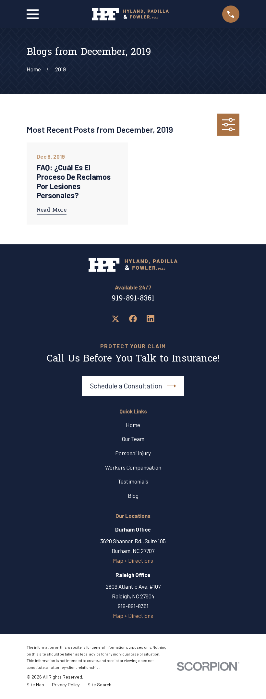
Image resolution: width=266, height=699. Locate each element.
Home (133, 425)
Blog (133, 495)
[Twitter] (115, 319)
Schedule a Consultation (126, 386)
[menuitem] (35, 685)
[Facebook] (133, 319)
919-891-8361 (133, 298)
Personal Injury (133, 453)
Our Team (133, 438)
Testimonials (133, 481)
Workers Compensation (133, 467)
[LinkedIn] (150, 319)
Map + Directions (133, 560)
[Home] (130, 14)
